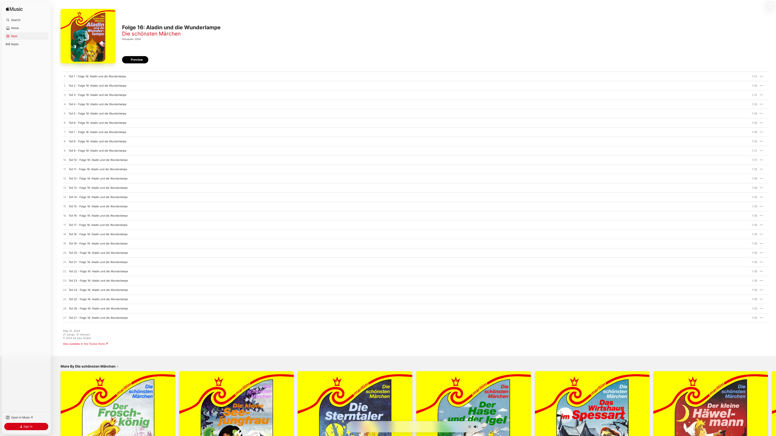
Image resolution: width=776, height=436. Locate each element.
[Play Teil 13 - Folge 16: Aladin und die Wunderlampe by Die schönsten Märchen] (65, 188)
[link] (90, 366)
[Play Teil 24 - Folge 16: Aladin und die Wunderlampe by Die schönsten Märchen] (65, 290)
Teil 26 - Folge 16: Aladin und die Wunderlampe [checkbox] (98, 308)
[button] (26, 20)
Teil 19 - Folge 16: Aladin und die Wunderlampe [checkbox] (98, 243)
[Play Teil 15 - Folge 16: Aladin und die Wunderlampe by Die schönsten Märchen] (65, 206)
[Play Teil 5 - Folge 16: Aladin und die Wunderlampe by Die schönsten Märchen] (65, 113)
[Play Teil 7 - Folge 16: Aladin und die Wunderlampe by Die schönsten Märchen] (65, 132)
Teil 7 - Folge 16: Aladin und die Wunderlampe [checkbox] (97, 132)
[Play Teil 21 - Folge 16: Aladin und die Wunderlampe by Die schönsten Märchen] (65, 262)
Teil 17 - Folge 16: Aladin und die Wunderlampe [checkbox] (98, 224)
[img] (14, 9)
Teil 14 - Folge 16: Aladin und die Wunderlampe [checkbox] (98, 197)
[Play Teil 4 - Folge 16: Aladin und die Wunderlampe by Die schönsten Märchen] (65, 104)
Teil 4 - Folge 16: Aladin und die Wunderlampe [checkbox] (98, 104)
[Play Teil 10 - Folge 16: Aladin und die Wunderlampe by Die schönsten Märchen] (65, 160)
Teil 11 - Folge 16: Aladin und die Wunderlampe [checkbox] (98, 169)
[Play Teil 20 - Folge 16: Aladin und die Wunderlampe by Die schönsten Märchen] (65, 253)
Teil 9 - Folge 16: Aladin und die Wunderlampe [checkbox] (98, 150)
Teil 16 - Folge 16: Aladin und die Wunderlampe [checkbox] (98, 215)
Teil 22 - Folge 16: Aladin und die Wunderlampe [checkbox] (98, 271)
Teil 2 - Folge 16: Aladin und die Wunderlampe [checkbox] (98, 85)
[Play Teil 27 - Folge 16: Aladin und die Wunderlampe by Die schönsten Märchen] (65, 318)
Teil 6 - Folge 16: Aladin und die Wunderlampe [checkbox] (98, 122)
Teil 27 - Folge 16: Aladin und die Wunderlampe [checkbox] (98, 317)
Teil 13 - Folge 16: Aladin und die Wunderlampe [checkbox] (98, 187)
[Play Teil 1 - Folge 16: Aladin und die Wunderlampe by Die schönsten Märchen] (65, 76)
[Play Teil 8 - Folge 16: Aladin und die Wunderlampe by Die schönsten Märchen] (65, 141)
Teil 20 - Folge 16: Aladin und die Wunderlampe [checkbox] (98, 252)
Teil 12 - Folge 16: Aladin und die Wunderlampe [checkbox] (98, 178)
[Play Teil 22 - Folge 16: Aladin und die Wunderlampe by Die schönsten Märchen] (65, 271)
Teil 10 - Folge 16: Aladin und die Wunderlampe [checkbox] (98, 159)
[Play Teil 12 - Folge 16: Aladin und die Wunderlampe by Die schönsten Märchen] (65, 178)
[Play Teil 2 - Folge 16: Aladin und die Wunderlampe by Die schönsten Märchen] (65, 86)
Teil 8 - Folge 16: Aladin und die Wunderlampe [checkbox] (98, 141)
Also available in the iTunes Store (84, 343)
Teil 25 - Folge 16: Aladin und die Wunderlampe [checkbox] (98, 299)
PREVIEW (752, 76)
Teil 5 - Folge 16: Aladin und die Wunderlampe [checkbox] (98, 113)
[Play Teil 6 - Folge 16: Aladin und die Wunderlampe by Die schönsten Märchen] (65, 123)
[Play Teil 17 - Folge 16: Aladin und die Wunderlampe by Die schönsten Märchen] (65, 225)
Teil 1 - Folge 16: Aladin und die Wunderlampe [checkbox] (97, 76)
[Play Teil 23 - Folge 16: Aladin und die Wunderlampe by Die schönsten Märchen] (65, 281)
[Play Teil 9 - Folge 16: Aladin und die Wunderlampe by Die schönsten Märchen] (65, 151)
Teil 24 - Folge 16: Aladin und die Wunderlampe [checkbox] (98, 289)
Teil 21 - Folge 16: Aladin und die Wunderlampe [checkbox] (98, 262)
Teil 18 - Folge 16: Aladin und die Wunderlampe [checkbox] (98, 234)
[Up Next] (469, 427)
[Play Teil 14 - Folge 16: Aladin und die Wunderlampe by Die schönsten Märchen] (65, 197)
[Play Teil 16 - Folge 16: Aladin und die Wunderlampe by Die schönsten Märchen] (65, 216)
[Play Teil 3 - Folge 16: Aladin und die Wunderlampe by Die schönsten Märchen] (65, 95)
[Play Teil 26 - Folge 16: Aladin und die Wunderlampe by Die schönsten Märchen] (65, 308)
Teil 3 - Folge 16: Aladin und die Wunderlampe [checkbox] (98, 94)
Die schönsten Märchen (151, 33)
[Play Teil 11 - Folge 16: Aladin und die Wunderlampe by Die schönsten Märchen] (65, 169)
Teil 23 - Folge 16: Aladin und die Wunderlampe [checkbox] (98, 280)
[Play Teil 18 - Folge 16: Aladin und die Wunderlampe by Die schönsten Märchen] (65, 234)
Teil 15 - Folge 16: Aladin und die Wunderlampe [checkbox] (98, 206)
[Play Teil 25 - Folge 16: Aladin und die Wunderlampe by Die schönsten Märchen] (65, 299)
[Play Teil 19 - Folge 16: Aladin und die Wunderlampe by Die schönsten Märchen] (65, 243)
